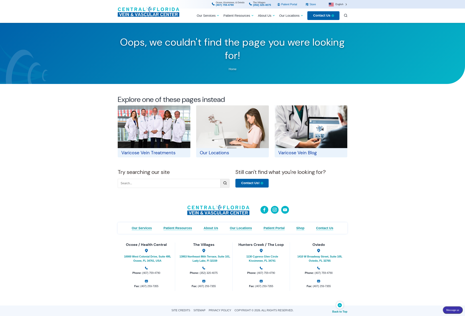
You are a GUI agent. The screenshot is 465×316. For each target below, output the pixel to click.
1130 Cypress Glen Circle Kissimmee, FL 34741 (262, 258)
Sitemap (199, 310)
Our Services (206, 15)
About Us (264, 15)
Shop (300, 228)
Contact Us (321, 15)
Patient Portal (288, 4)
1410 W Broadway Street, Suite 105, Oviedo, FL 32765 (319, 258)
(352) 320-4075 (262, 4)
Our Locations (289, 15)
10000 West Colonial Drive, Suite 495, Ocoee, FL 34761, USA (147, 258)
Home (232, 69)
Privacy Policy (220, 310)
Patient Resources (236, 15)
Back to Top (339, 311)
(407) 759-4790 (225, 4)
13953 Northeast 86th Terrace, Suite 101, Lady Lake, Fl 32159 (204, 258)
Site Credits (180, 310)
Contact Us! (250, 183)
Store (312, 4)
